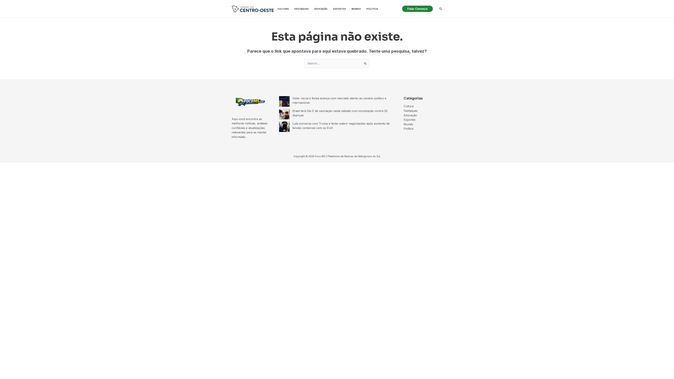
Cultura (283, 8)
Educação (321, 8)
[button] (417, 9)
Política (372, 8)
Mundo (356, 8)
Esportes (339, 8)
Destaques (301, 8)
